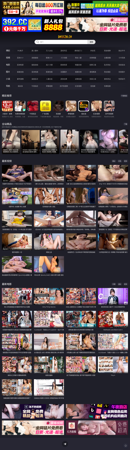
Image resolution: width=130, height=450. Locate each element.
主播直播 (107, 58)
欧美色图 (49, 72)
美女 (113, 161)
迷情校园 (78, 79)
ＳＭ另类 (122, 58)
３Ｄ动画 (64, 58)
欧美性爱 (64, 65)
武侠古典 (64, 79)
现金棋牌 (107, 51)
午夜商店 (35, 86)
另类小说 (93, 79)
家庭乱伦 (35, 79)
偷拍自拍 (35, 65)
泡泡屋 (92, 86)
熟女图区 (107, 72)
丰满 (113, 284)
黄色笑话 (107, 79)
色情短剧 (107, 86)
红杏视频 (78, 86)
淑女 (119, 284)
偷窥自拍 (20, 72)
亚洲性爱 (20, 65)
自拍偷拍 (35, 58)
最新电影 (7, 284)
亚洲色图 (35, 72)
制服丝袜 (78, 65)
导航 (8, 86)
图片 (8, 71)
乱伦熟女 (107, 65)
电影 (8, 64)
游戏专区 (64, 51)
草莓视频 (49, 86)
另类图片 (122, 72)
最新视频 (7, 161)
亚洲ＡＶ (20, 58)
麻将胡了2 (78, 51)
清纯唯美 (93, 72)
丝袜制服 (93, 58)
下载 (125, 124)
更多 (125, 161)
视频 (8, 57)
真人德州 (35, 51)
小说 (8, 79)
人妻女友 (49, 79)
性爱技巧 (122, 79)
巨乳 (119, 161)
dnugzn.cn (65, 37)
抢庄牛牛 (122, 51)
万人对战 (49, 51)
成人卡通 (49, 65)
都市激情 (20, 79)
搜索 (91, 42)
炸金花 (92, 51)
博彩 (8, 50)
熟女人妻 (78, 58)
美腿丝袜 (78, 72)
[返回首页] (125, 445)
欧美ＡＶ (49, 58)
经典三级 (93, 65)
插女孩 (20, 86)
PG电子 (20, 51)
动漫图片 (64, 72)
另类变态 (122, 65)
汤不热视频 (64, 86)
